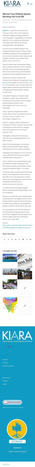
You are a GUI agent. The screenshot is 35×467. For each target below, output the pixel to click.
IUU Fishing (21, 20)
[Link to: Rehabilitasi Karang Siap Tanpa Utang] (25, 273)
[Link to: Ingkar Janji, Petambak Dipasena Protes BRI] (10, 284)
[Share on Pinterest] (12, 239)
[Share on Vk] (23, 239)
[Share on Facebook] (4, 239)
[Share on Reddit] (27, 239)
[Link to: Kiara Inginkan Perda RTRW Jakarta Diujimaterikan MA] (10, 306)
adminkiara (14, 22)
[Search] (27, 4)
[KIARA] (14, 4)
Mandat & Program (8, 366)
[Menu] (31, 4)
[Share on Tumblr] (19, 239)
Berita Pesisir (6, 378)
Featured (15, 20)
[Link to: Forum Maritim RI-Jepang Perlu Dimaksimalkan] (25, 288)
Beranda (5, 359)
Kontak (5, 384)
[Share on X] (8, 239)
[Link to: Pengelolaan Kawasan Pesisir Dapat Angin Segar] (10, 258)
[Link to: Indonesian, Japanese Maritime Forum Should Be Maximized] (25, 306)
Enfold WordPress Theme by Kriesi (19, 464)
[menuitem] (27, 4)
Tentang (5, 363)
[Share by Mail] (30, 239)
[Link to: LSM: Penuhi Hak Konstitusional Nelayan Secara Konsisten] (10, 271)
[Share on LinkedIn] (16, 239)
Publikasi (5, 381)
